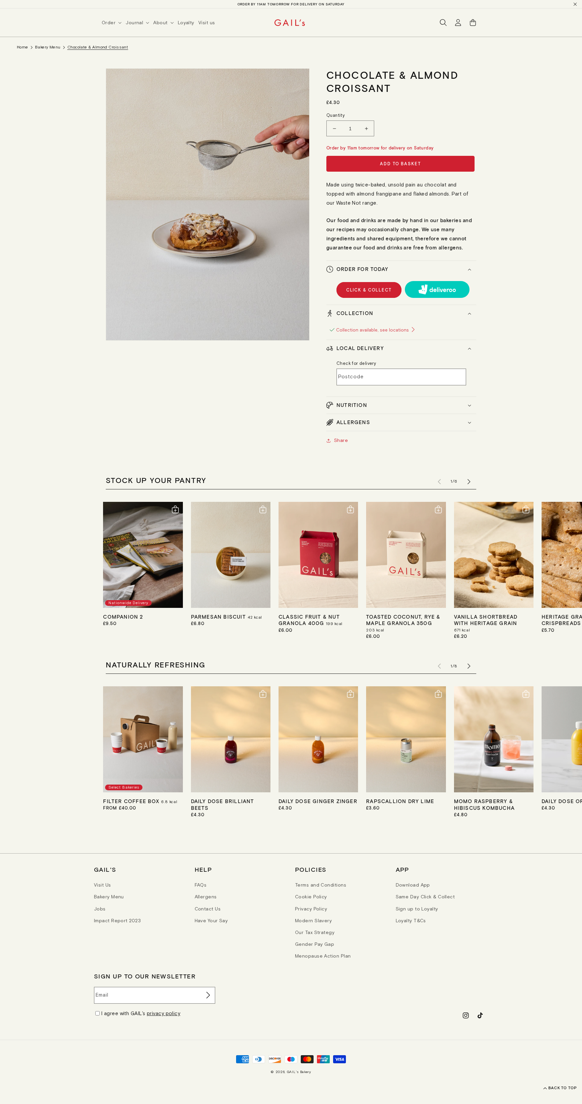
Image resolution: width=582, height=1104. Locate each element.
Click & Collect (369, 289)
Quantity (335, 115)
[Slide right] (468, 481)
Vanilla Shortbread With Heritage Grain (486, 620)
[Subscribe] (207, 995)
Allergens (206, 896)
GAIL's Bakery (299, 1072)
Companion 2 (123, 617)
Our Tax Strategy (314, 932)
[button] (114, 22)
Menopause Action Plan (323, 956)
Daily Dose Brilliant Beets (222, 804)
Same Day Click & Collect (425, 896)
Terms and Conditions (320, 885)
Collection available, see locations (373, 330)
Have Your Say (211, 920)
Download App (413, 885)
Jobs (100, 908)
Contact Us (208, 908)
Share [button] (341, 440)
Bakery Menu (48, 47)
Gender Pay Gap (314, 944)
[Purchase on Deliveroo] (437, 289)
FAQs (201, 885)
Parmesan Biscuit (219, 617)
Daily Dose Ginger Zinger (318, 801)
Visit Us (102, 885)
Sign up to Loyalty (417, 908)
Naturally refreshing (155, 664)
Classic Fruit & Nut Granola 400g (309, 620)
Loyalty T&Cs (411, 920)
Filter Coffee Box (132, 801)
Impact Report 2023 (117, 920)
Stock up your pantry (156, 480)
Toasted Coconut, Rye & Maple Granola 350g (403, 620)
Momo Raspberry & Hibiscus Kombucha (484, 804)
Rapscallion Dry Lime (400, 801)
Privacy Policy (311, 908)
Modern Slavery (313, 920)
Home (22, 47)
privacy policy (163, 1013)
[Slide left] (439, 481)
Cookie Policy (311, 896)
